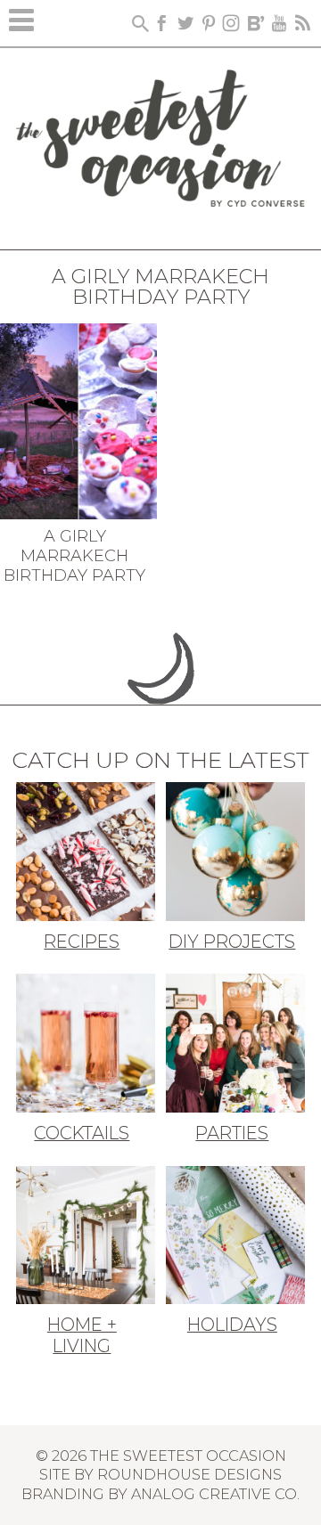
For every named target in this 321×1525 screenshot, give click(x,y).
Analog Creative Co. (215, 1494)
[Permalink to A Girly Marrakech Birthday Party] (78, 419)
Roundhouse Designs (189, 1474)
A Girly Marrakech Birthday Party (74, 555)
